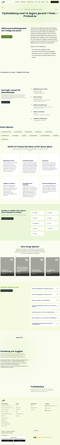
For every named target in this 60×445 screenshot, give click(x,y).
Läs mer (3, 273)
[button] (45, 288)
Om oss (32, 405)
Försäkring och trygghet (11, 351)
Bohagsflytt (3, 415)
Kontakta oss (18, 415)
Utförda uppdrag (18, 407)
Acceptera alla (7, 440)
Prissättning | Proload (34, 407)
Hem (18, 9)
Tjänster (21, 9)
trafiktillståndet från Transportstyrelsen (41, 390)
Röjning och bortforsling (4, 411)
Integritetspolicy (13, 442)
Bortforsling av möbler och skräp (6, 405)
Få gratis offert (5, 102)
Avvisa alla (19, 440)
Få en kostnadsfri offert (7, 218)
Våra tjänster (18, 409)
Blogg (17, 411)
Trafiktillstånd (37, 387)
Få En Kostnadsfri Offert (19, 413)
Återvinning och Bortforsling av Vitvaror (7, 407)
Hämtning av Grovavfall (4, 409)
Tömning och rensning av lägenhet (6, 413)
